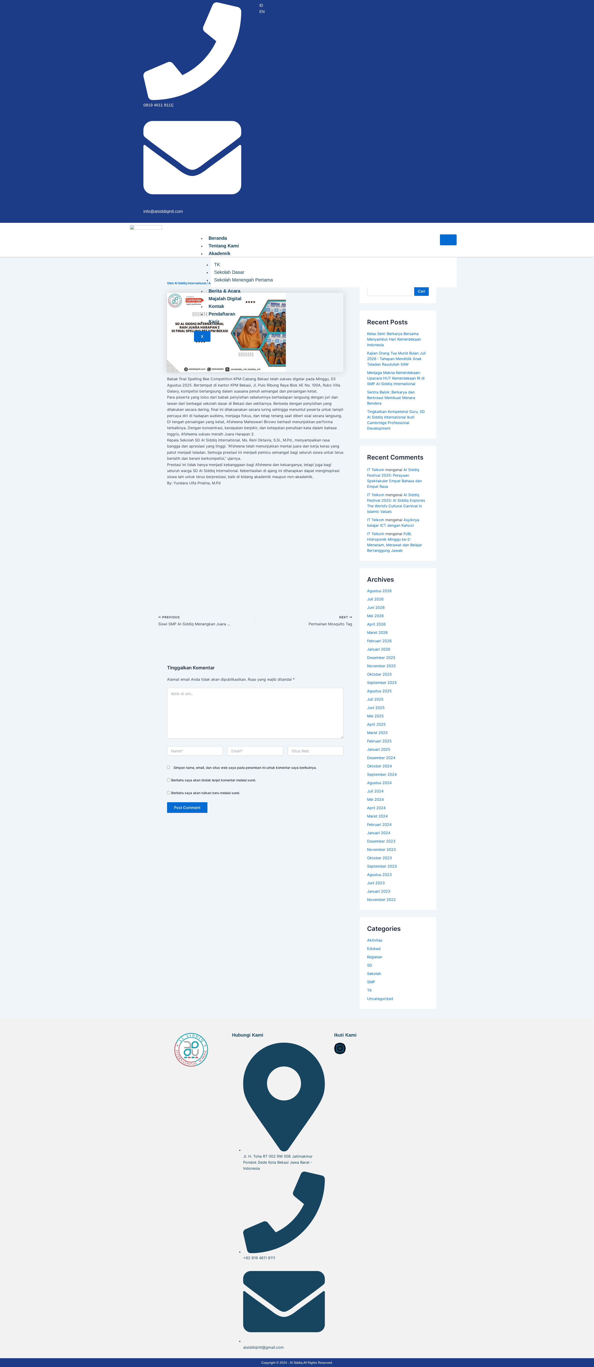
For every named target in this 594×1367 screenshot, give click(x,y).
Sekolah (374, 973)
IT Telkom (375, 469)
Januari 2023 (378, 891)
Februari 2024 (379, 824)
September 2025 (382, 682)
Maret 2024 (377, 816)
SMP (371, 982)
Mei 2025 (375, 716)
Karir (214, 321)
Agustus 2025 (379, 691)
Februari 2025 (379, 741)
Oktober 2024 (379, 766)
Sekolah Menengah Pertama (243, 279)
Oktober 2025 (379, 674)
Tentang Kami (224, 245)
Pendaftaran (222, 313)
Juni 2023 (376, 883)
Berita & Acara (224, 291)
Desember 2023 (381, 841)
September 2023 (382, 866)
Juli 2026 (375, 599)
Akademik (219, 253)
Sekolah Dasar (229, 272)
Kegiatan (374, 957)
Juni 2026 (376, 607)
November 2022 (381, 899)
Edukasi (374, 948)
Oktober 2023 (379, 858)
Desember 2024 (381, 757)
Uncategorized (380, 998)
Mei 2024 (375, 799)
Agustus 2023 (379, 874)
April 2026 (376, 624)
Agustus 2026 (379, 590)
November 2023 (381, 849)
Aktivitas (374, 940)
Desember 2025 (381, 657)
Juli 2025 (375, 699)
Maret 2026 (377, 632)
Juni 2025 (376, 707)
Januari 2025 (378, 749)
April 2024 (376, 807)
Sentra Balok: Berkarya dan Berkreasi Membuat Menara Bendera (391, 398)
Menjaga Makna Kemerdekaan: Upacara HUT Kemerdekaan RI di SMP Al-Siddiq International (396, 378)
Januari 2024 (378, 832)
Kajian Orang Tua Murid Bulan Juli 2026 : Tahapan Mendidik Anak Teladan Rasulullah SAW (396, 359)
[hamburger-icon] (448, 239)
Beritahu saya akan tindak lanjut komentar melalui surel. (213, 780)
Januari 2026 (378, 649)
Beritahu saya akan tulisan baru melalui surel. (205, 793)
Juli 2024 (375, 791)
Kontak (216, 306)
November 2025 (381, 666)
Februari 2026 (379, 641)
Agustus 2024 (379, 782)
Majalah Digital (225, 298)
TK (217, 264)
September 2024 (382, 774)
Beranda (218, 238)
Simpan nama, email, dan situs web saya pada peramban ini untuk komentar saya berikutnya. (245, 768)
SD (369, 965)
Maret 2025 (377, 732)
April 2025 (376, 724)
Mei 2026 (375, 615)
